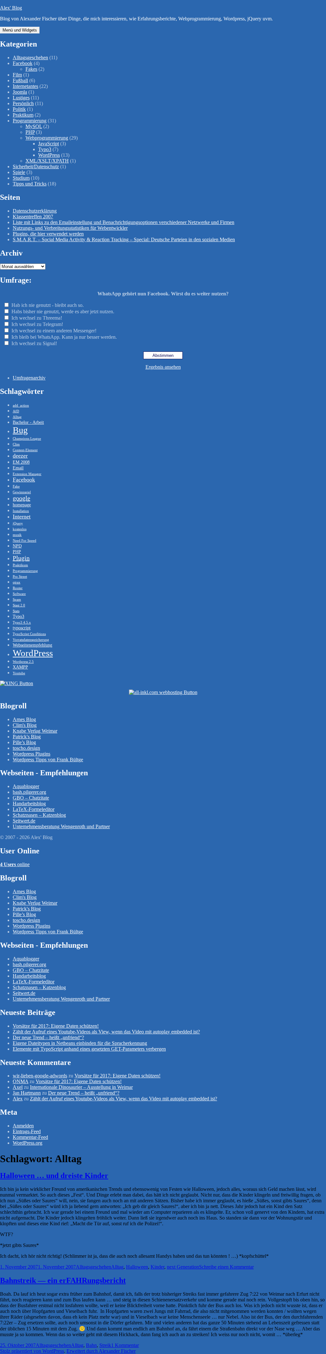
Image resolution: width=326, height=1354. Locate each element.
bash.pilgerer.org (29, 792)
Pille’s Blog (24, 742)
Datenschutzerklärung (35, 211)
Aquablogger (26, 786)
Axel (18, 1087)
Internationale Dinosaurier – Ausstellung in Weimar (81, 1087)
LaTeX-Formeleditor (33, 809)
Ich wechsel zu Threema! (36, 318)
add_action (21, 405)
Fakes (31, 69)
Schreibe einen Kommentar (226, 1267)
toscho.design (26, 748)
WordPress (49, 155)
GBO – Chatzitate (31, 797)
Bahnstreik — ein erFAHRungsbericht (63, 1280)
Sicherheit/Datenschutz (36, 166)
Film (17, 74)
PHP (30, 132)
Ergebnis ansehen (163, 367)
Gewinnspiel (22, 492)
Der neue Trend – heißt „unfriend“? (48, 1037)
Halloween (137, 1267)
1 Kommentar (125, 1345)
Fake (16, 486)
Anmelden (23, 1125)
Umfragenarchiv (29, 377)
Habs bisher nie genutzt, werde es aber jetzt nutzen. (62, 311)
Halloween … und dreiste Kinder (54, 1175)
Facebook (22, 63)
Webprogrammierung (46, 138)
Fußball (20, 80)
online (15, 864)
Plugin (21, 557)
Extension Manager (27, 474)
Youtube (19, 673)
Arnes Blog (24, 719)
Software (19, 594)
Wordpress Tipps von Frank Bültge (48, 759)
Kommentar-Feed (30, 1137)
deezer (20, 456)
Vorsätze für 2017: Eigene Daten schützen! (56, 1026)
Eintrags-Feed (27, 1131)
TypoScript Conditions (29, 634)
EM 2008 (21, 462)
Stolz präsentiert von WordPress (32, 1351)
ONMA (20, 1081)
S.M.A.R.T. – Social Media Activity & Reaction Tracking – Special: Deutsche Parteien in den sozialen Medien (124, 239)
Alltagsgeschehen (30, 57)
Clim (16, 444)
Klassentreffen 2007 (33, 216)
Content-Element (25, 450)
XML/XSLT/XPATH (47, 160)
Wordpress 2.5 (23, 661)
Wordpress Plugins (31, 754)
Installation (21, 511)
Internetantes (25, 86)
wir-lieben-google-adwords (40, 1075)
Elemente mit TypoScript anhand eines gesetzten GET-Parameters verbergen (89, 1049)
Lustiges (21, 97)
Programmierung (29, 120)
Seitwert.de (24, 820)
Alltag (17, 417)
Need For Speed (24, 540)
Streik (105, 1345)
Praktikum (23, 115)
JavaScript (48, 143)
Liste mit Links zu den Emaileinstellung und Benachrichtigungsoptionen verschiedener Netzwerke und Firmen (123, 222)
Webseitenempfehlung (32, 645)
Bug (20, 430)
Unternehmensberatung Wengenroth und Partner (61, 826)
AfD (16, 411)
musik (17, 535)
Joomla (20, 92)
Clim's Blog (25, 725)
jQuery (18, 523)
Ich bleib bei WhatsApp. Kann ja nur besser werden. (64, 337)
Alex (18, 1098)
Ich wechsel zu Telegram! (37, 324)
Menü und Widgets (20, 30)
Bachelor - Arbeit (28, 422)
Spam (17, 599)
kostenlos (19, 529)
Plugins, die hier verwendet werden (48, 233)
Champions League (27, 438)
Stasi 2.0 (19, 605)
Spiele (19, 172)
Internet (22, 516)
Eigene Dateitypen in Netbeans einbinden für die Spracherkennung (80, 1043)
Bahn (91, 1345)
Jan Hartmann (27, 1093)
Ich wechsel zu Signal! (34, 343)
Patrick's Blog (27, 736)
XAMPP (20, 667)
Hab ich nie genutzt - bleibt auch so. (47, 305)
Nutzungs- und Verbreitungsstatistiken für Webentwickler (70, 228)
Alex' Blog (11, 8)
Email (18, 467)
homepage (22, 504)
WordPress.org (27, 1143)
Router (18, 588)
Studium (21, 178)
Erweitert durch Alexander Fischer (101, 1351)
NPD (17, 545)
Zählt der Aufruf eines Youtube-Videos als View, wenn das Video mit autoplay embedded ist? (106, 1031)
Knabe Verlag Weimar (35, 731)
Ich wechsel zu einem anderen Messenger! (53, 330)
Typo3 (44, 149)
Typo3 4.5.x (22, 622)
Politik (19, 109)
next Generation (183, 1267)
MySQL (33, 126)
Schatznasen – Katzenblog (39, 815)
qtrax (16, 582)
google (21, 498)
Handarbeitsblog (29, 803)
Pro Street (20, 576)
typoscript (22, 627)
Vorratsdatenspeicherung (31, 639)
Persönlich (23, 103)
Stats (16, 611)
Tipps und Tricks (29, 183)
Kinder (157, 1267)
